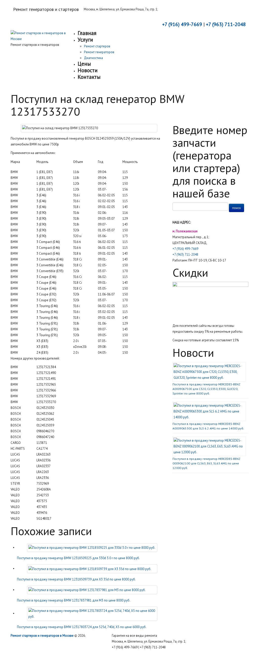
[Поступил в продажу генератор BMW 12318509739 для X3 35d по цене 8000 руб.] (89, 568)
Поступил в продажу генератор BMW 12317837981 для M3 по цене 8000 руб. (73, 600)
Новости (88, 70)
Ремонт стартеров (97, 46)
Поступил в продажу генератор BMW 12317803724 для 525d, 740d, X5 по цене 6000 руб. (81, 627)
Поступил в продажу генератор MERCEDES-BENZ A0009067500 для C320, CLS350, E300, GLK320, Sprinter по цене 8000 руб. (206, 388)
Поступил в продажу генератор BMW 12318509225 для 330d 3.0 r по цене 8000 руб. (78, 558)
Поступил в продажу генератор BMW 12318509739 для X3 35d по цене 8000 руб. (76, 579)
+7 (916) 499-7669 (185, 249)
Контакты (89, 76)
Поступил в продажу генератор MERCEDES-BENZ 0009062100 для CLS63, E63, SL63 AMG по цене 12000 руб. (206, 463)
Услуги (85, 39)
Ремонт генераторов (99, 52)
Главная (87, 33)
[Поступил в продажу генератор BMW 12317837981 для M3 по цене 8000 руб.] (87, 590)
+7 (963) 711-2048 (185, 254)
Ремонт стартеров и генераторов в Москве (42, 635)
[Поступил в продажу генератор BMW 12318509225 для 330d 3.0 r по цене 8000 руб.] (91, 547)
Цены (84, 63)
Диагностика (93, 58)
